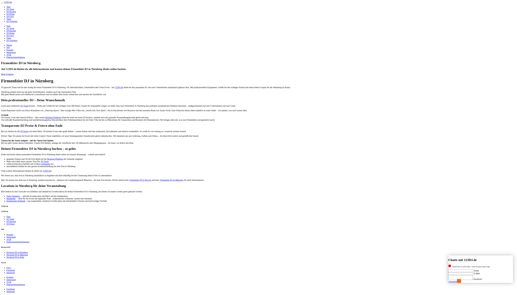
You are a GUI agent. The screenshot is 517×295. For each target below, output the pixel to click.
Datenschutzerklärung (15, 57)
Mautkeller (11, 198)
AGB (8, 55)
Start (8, 7)
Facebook (10, 270)
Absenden (452, 281)
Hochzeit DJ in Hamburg (17, 252)
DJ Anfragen (11, 21)
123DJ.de (119, 87)
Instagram (10, 273)
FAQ (8, 268)
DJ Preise (10, 14)
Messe (9, 45)
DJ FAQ (10, 16)
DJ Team (10, 9)
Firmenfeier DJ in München (171, 180)
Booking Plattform (53, 117)
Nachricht (477, 279)
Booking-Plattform (55, 159)
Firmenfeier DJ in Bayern (140, 180)
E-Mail (477, 273)
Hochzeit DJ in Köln (15, 257)
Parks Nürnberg (13, 196)
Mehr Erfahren (7, 74)
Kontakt (9, 50)
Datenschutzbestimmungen (17, 242)
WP (8, 47)
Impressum (11, 52)
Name (476, 270)
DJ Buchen (11, 12)
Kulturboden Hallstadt (15, 201)
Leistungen (45, 164)
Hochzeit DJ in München (17, 255)
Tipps (8, 19)
